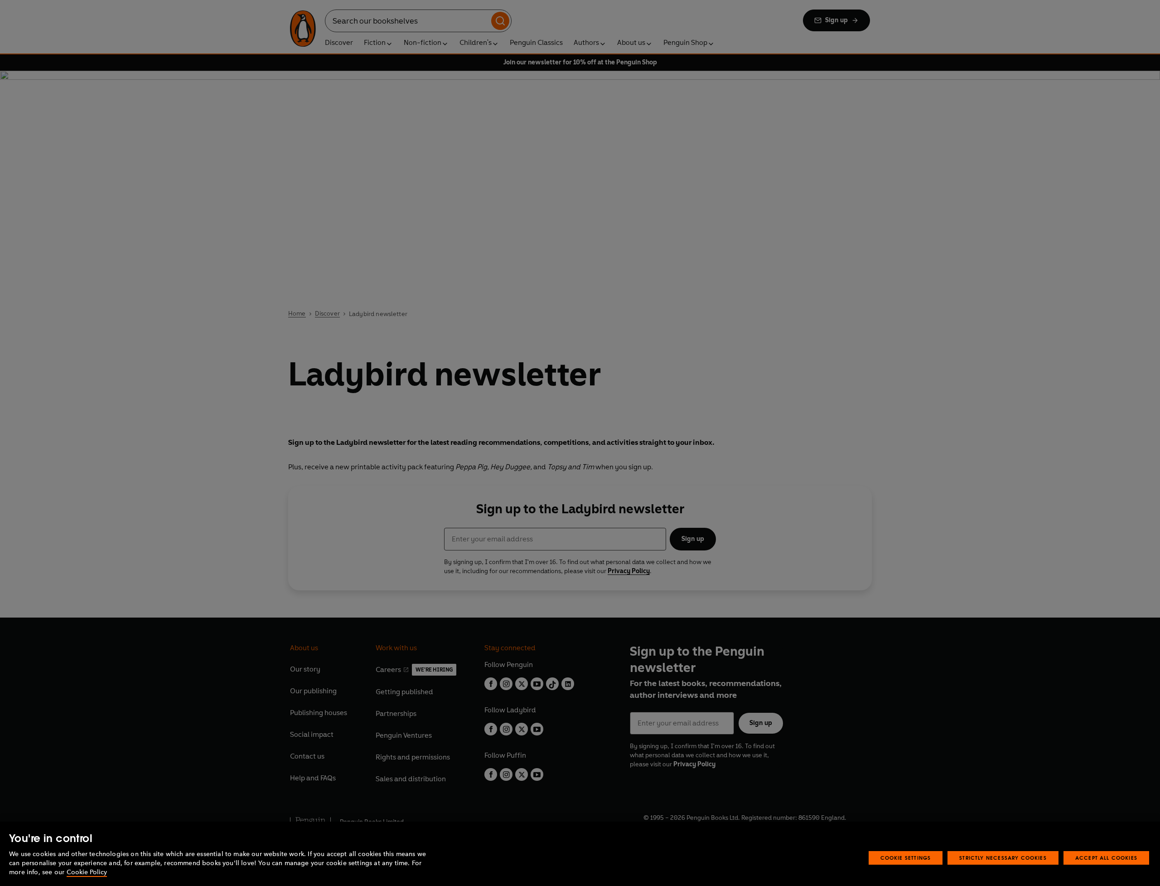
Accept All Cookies (1106, 857)
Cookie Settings (905, 857)
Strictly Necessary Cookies (1003, 857)
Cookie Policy (87, 872)
